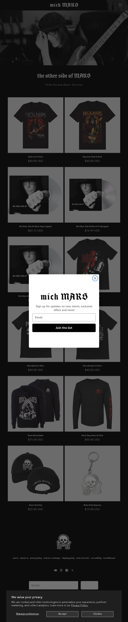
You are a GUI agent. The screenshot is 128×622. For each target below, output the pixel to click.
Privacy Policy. (79, 605)
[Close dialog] (95, 278)
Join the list (64, 328)
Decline (97, 614)
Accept (62, 614)
